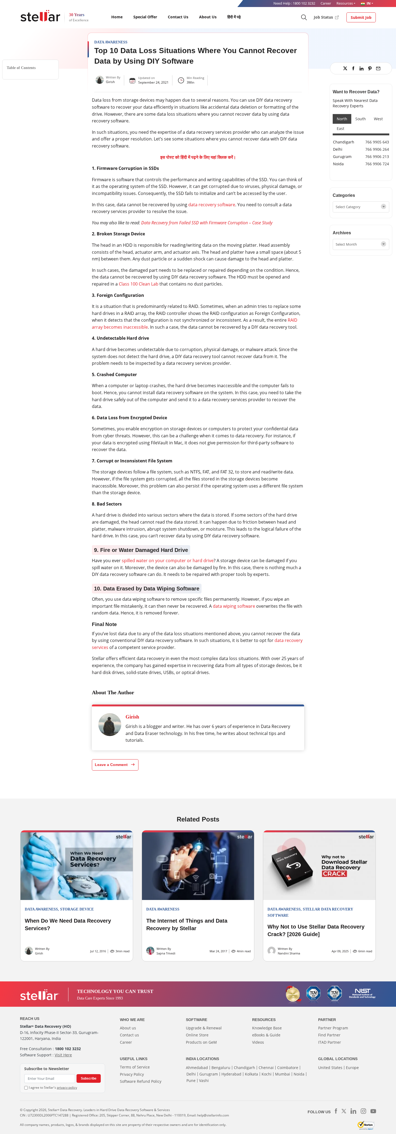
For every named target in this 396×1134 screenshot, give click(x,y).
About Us (208, 16)
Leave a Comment (112, 764)
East (340, 128)
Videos (258, 1042)
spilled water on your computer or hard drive (168, 560)
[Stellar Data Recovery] (40, 16)
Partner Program (333, 1027)
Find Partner (329, 1034)
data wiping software (234, 606)
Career (326, 3)
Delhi (337, 149)
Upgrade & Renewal (204, 1027)
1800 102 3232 (304, 3)
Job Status (324, 17)
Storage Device (77, 909)
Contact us (129, 1034)
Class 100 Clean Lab (138, 284)
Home (117, 16)
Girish (110, 82)
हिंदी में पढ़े (234, 16)
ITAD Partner (329, 1042)
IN (368, 3)
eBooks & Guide (266, 1034)
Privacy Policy (132, 1074)
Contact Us (178, 16)
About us (128, 1027)
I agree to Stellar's (53, 1087)
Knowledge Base (267, 1027)
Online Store (197, 1034)
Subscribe (88, 1078)
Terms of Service (135, 1067)
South (360, 118)
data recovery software (211, 205)
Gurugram (342, 156)
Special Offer (145, 16)
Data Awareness (110, 42)
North (342, 118)
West (378, 118)
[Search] (303, 17)
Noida (338, 163)
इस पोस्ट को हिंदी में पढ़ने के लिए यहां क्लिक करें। (198, 157)
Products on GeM (201, 1042)
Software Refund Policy (140, 1081)
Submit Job (361, 17)
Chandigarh (343, 142)
